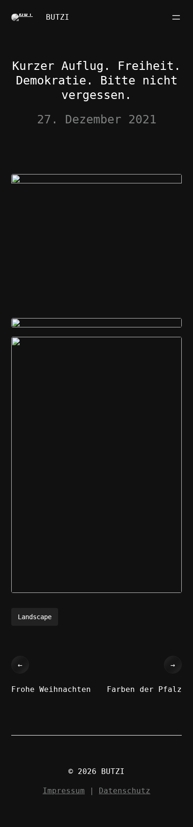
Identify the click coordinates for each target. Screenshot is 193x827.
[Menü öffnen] (176, 17)
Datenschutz (124, 790)
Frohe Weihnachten (51, 689)
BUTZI (57, 17)
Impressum (64, 790)
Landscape (35, 617)
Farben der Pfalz (144, 689)
